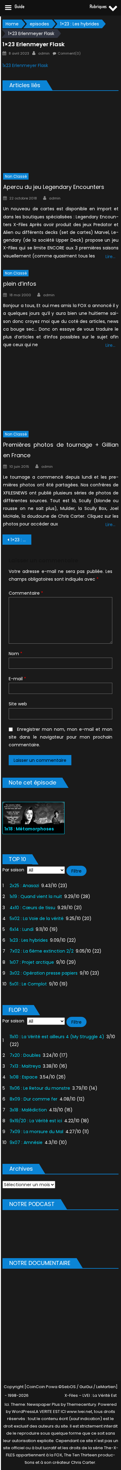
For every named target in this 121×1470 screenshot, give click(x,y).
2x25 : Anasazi (24, 885)
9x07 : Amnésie (26, 1142)
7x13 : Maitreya (25, 1066)
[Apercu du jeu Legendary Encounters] (61, 133)
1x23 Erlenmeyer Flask (25, 65)
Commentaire (26, 593)
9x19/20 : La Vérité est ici (36, 1121)
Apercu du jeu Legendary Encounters (53, 187)
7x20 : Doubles (25, 1055)
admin (44, 53)
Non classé (16, 176)
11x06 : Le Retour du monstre (40, 1088)
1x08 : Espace (24, 1077)
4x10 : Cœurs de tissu (32, 908)
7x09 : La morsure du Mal (36, 1131)
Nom (15, 653)
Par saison (13, 870)
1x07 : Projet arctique (32, 962)
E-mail (17, 679)
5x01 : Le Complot (28, 984)
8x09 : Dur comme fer (33, 1099)
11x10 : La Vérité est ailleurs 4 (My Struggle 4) (57, 1037)
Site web (18, 704)
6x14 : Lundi (22, 929)
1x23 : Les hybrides (29, 940)
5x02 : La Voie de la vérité (37, 918)
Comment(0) (69, 53)
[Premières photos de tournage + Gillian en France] (61, 391)
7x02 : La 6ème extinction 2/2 (42, 951)
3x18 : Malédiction (28, 1110)
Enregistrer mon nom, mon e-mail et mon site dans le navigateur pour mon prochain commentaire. (60, 737)
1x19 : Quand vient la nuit (36, 896)
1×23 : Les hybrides (21, 540)
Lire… (110, 256)
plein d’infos (19, 284)
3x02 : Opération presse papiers (44, 973)
